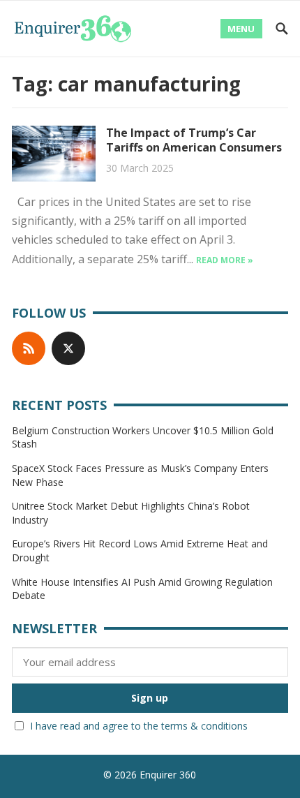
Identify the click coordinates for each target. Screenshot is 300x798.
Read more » (224, 260)
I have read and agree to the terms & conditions (139, 725)
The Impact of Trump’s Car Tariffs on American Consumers (194, 140)
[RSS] (28, 348)
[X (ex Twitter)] (68, 348)
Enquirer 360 (168, 774)
